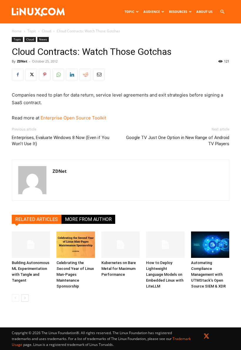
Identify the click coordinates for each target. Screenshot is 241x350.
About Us (204, 11)
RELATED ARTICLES (36, 219)
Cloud (46, 30)
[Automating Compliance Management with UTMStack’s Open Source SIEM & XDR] (210, 244)
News (43, 39)
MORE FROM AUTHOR (88, 219)
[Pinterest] (45, 74)
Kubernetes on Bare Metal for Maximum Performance (118, 269)
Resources (178, 11)
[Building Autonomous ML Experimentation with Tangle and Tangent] (31, 244)
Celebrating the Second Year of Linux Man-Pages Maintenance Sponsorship (75, 274)
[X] (31, 74)
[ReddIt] (85, 74)
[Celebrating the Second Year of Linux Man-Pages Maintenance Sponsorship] (75, 244)
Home (17, 30)
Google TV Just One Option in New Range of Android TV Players (177, 140)
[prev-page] (15, 298)
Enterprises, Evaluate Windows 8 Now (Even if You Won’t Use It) (60, 140)
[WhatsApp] (58, 74)
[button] (222, 12)
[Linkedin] (72, 74)
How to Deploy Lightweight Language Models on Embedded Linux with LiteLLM (164, 274)
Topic (129, 11)
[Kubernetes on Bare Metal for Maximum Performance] (120, 244)
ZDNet (22, 61)
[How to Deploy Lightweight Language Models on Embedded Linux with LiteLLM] (165, 244)
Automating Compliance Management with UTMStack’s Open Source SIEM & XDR (208, 274)
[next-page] (25, 298)
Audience (151, 11)
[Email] (99, 74)
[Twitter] (206, 337)
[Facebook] (18, 74)
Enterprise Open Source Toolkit (73, 118)
